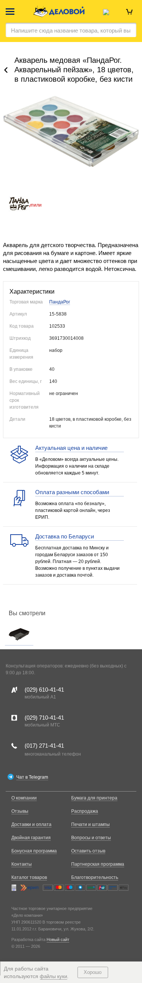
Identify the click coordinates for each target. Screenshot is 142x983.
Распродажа (84, 811)
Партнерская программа (97, 864)
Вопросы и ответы (91, 837)
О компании (24, 798)
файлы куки (53, 976)
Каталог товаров (29, 877)
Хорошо (92, 972)
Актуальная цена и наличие (71, 448)
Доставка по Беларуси (64, 536)
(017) (44, 745)
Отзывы (19, 811)
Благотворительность (94, 877)
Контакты (21, 864)
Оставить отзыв (88, 851)
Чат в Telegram (32, 777)
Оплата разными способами (72, 492)
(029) (44, 689)
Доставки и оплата (31, 824)
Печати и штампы (90, 824)
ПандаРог (59, 302)
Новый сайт (58, 939)
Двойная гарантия (31, 837)
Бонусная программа (34, 851)
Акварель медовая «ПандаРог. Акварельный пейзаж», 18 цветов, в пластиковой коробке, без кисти (74, 69)
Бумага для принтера (94, 798)
